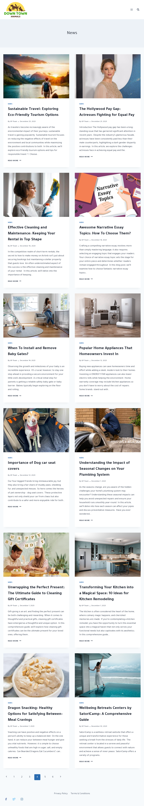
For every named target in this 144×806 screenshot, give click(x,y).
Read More (14, 161)
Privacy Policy (61, 794)
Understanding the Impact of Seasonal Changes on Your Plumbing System (104, 469)
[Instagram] (22, 799)
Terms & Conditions (80, 794)
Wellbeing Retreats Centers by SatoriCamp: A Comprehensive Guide (105, 714)
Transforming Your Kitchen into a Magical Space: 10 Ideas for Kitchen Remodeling (106, 594)
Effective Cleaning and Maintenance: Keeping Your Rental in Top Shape (31, 234)
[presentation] (36, 76)
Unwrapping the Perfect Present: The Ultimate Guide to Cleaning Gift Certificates (36, 594)
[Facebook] (6, 799)
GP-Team (13, 122)
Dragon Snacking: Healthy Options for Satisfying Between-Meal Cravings (35, 714)
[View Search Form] (138, 9)
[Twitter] (14, 799)
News (10, 104)
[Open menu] (131, 9)
